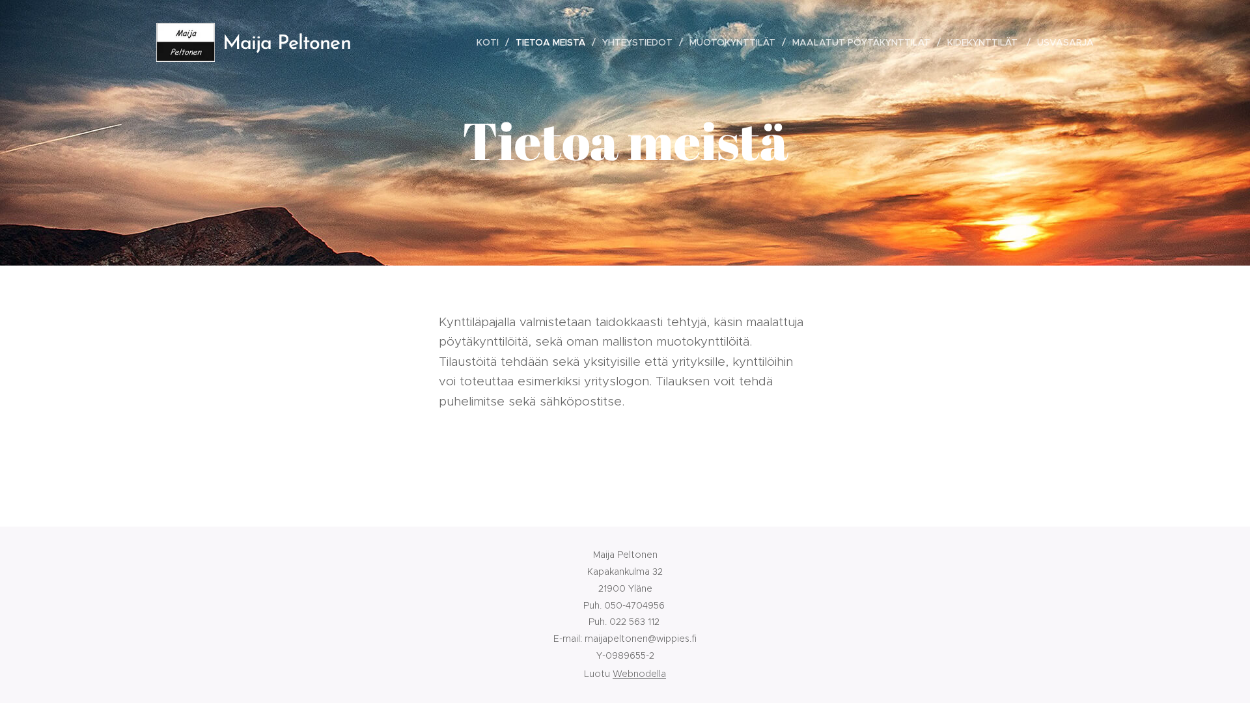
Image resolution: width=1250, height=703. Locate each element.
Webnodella (639, 674)
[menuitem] (491, 42)
